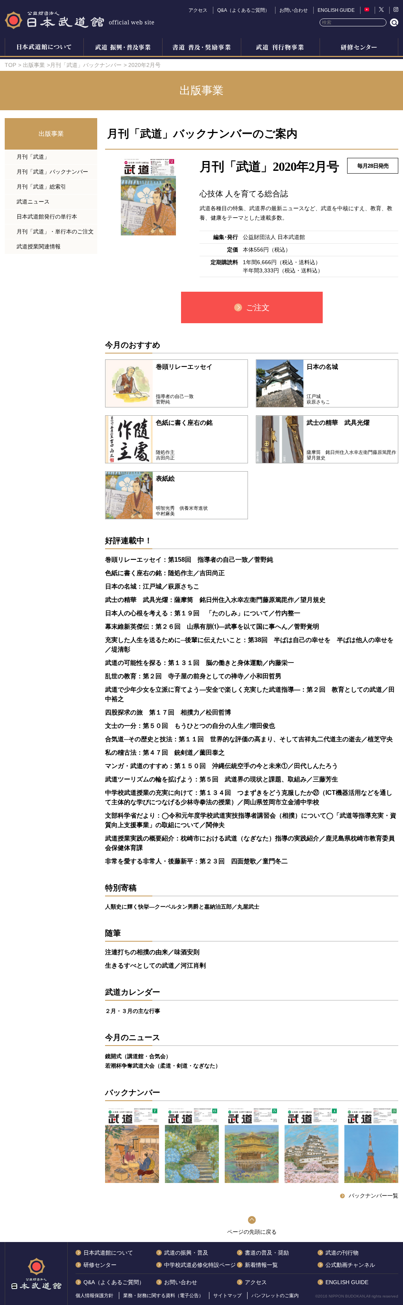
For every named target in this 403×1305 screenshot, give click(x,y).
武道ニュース (33, 201)
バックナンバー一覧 (373, 1195)
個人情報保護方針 (94, 1295)
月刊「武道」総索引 (41, 186)
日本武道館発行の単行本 (47, 216)
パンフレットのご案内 (275, 1295)
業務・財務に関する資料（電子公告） (163, 1295)
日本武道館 (79, 20)
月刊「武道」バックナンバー (86, 65)
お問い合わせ (293, 10)
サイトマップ (227, 1295)
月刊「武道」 (33, 157)
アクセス (198, 10)
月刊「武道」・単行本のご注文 (55, 231)
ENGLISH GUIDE (336, 10)
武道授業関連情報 (39, 246)
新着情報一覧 (261, 1265)
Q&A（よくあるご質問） (243, 10)
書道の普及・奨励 (201, 48)
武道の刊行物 (342, 1252)
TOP (10, 65)
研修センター (359, 48)
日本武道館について (44, 48)
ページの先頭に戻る (252, 1232)
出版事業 (280, 48)
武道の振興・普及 (122, 48)
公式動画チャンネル (350, 1265)
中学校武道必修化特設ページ (200, 1265)
